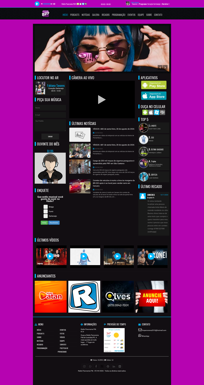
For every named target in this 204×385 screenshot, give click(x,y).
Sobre (149, 15)
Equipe (141, 15)
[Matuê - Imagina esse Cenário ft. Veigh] (84, 256)
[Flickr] (119, 366)
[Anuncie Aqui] (151, 292)
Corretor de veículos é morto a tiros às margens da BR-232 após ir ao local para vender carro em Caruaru (114, 183)
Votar (44, 223)
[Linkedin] (113, 366)
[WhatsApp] (90, 366)
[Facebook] (96, 366)
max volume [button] (54, 4)
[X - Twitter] (102, 366)
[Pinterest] (107, 366)
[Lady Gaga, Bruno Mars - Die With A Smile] (117, 256)
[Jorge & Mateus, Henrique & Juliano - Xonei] (151, 256)
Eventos (131, 15)
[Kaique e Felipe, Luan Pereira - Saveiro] (50, 256)
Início (65, 15)
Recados (106, 15)
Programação (118, 15)
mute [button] (42, 4)
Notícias (86, 15)
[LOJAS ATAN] (51, 292)
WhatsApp (145, 336)
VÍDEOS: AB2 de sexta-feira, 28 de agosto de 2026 (113, 129)
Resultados (54, 223)
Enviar (50, 136)
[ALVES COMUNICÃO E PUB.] (118, 292)
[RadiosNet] (84, 292)
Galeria (95, 15)
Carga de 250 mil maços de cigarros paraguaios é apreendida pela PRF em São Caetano (113, 162)
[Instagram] (84, 366)
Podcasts (74, 15)
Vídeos (62, 337)
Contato (158, 15)
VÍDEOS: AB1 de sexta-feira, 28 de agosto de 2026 (113, 145)
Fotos (62, 333)
